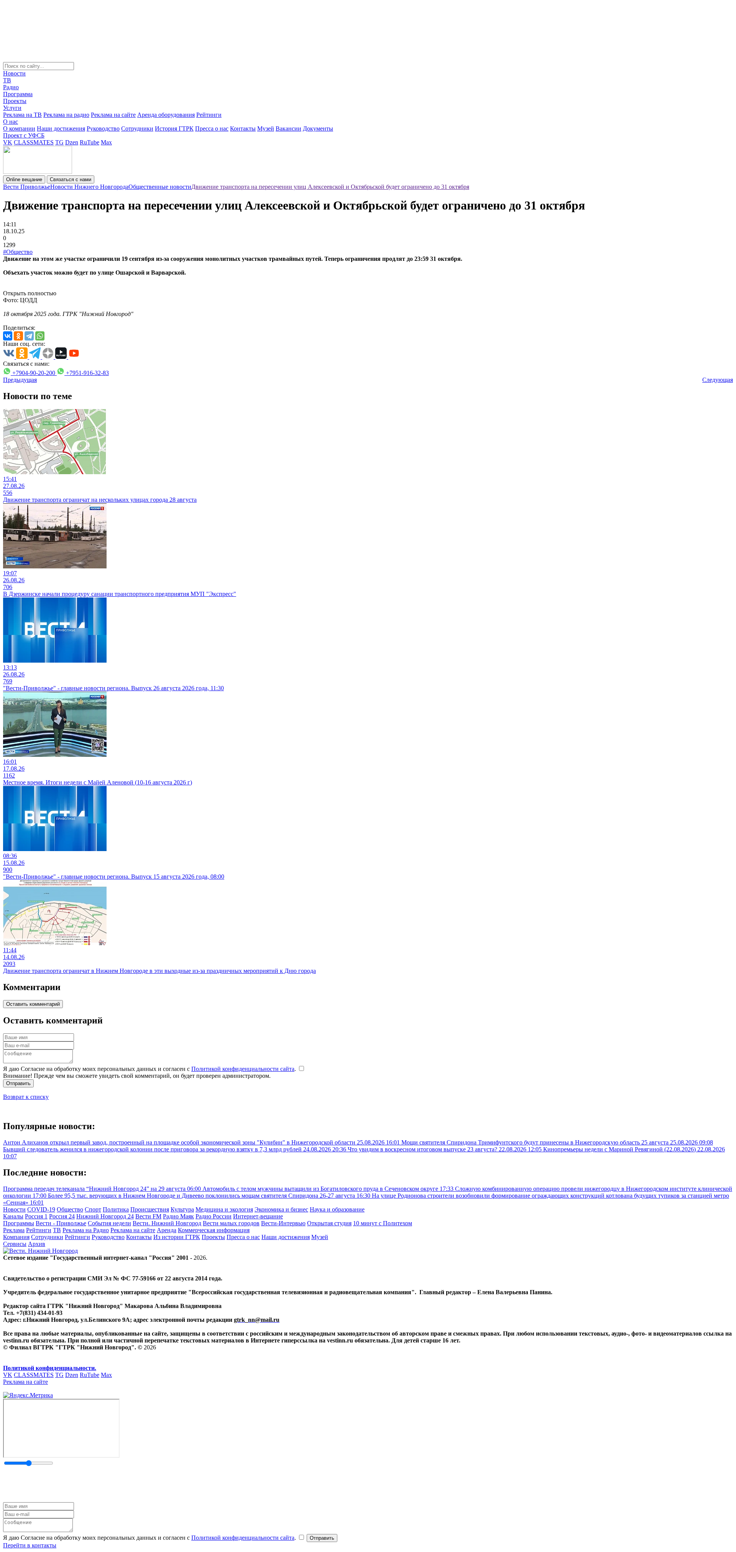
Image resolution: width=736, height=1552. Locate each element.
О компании (19, 128)
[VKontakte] (7, 336)
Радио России (214, 1216)
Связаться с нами (70, 179)
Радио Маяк (178, 1216)
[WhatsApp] (39, 336)
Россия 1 (36, 1216)
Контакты (243, 128)
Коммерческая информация (214, 1230)
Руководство (103, 128)
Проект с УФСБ (23, 135)
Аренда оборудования (166, 114)
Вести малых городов (231, 1223)
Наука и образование (337, 1209)
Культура (182, 1209)
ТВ (7, 80)
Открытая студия (329, 1223)
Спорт (93, 1209)
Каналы (13, 1216)
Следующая (717, 380)
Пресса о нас (211, 128)
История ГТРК (174, 128)
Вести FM (148, 1216)
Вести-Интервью (283, 1223)
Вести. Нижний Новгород (167, 1223)
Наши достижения (61, 128)
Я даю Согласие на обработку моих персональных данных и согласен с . (150, 1069)
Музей (265, 128)
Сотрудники (137, 128)
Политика (116, 1209)
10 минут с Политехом (382, 1223)
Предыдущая (20, 380)
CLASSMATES (34, 142)
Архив (36, 1244)
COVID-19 (41, 1209)
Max (106, 142)
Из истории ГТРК (176, 1237)
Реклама (14, 1230)
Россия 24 (62, 1216)
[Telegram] (29, 336)
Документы (318, 128)
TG (59, 142)
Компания (16, 1237)
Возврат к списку (26, 1097)
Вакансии (288, 128)
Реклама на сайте (113, 114)
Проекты (14, 101)
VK (7, 142)
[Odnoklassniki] (18, 336)
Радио (11, 87)
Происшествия (149, 1209)
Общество (70, 1209)
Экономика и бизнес (281, 1209)
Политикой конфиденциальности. (49, 1368)
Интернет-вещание (258, 1216)
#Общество (18, 252)
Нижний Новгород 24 (105, 1216)
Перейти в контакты (29, 1545)
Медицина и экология (224, 1209)
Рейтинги (209, 114)
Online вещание (24, 179)
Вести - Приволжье (61, 1223)
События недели (109, 1223)
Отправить (18, 1083)
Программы (18, 1223)
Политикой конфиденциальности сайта (242, 1069)
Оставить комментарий (33, 1004)
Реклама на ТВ (22, 114)
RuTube (89, 142)
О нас (10, 121)
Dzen (71, 142)
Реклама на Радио (85, 1230)
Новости (14, 73)
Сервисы (14, 1244)
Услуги (12, 108)
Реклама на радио (66, 114)
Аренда (166, 1230)
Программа (18, 94)
